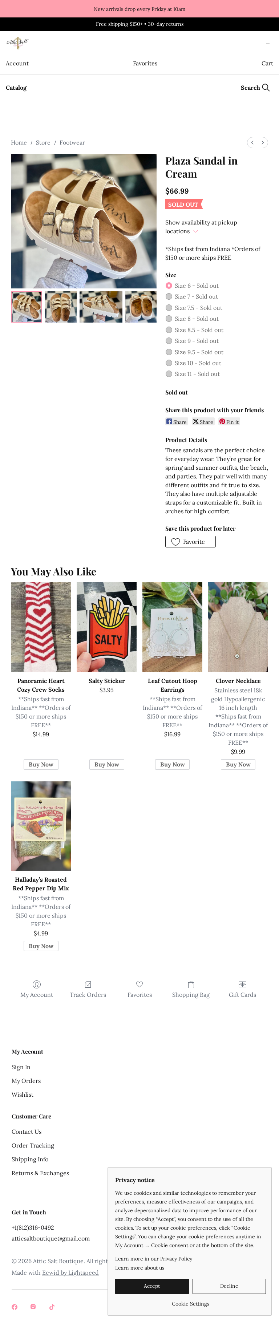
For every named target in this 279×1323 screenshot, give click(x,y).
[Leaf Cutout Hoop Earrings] (172, 627)
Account (17, 63)
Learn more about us (139, 1268)
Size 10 (198, 363)
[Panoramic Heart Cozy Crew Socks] (41, 627)
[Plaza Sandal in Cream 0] (26, 307)
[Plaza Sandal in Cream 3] (141, 307)
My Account (36, 994)
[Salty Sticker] (107, 627)
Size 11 (197, 373)
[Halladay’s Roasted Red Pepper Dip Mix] (41, 826)
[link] (190, 1301)
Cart (267, 63)
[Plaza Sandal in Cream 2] (101, 307)
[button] (190, 541)
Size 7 (196, 296)
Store (43, 142)
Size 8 (197, 318)
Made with (55, 1272)
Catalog (16, 87)
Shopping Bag (191, 994)
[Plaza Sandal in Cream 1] (60, 307)
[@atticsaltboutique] (15, 1307)
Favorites (145, 63)
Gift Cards (242, 994)
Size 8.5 (199, 329)
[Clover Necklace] (238, 627)
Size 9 (197, 340)
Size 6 (197, 285)
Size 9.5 (199, 352)
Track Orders (88, 994)
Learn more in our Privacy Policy (153, 1258)
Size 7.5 (198, 307)
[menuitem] (252, 142)
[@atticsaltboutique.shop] (34, 1307)
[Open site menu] (268, 43)
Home (19, 142)
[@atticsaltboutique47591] (53, 1307)
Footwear (72, 142)
